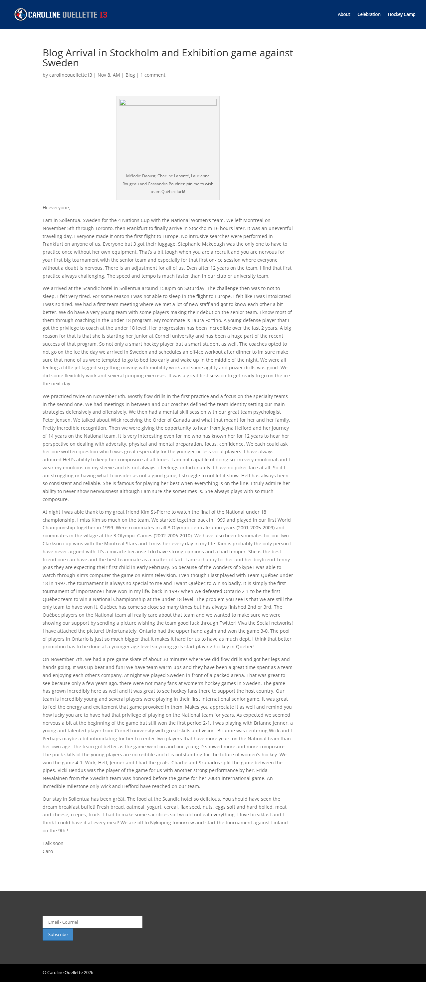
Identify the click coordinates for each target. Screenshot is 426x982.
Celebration (368, 14)
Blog (130, 75)
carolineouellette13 (70, 75)
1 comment (152, 75)
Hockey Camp (401, 14)
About (344, 14)
